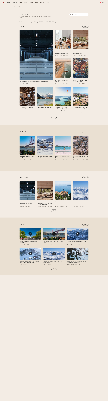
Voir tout (84, 26)
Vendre (25, 2)
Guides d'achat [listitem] (40, 21)
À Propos (42, 2)
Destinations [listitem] (52, 21)
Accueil (13, 6)
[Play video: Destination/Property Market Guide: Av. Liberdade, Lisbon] (30, 234)
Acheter (20, 2)
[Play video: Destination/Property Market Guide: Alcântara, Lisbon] (54, 234)
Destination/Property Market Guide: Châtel (76, 241)
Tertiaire (31, 2)
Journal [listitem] (34, 21)
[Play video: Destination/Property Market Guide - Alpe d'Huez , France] (54, 254)
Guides (36, 2)
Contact (47, 2)
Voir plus (54, 118)
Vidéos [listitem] (47, 21)
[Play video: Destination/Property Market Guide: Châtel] (77, 234)
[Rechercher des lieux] (53, 2)
